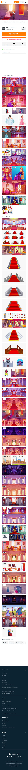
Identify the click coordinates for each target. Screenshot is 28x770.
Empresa (4, 768)
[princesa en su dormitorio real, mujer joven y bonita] (9, 183)
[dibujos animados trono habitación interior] (13, 666)
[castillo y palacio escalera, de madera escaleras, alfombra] (13, 401)
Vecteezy (4, 763)
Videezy (3, 766)
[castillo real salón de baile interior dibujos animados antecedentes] (13, 644)
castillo (18, 731)
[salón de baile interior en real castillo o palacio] (13, 564)
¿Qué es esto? (12, 49)
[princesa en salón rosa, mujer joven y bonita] (13, 101)
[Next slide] (23, 731)
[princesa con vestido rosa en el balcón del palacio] (9, 117)
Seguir (23, 29)
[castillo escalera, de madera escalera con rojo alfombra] (13, 351)
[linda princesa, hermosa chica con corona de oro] (9, 218)
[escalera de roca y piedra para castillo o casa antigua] (5, 618)
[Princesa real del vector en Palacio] (14, 135)
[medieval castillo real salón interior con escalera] (13, 467)
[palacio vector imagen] (6, 523)
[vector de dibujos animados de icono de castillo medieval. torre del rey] (8, 414)
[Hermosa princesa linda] (10, 126)
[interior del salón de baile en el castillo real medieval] (9, 159)
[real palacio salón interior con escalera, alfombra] (13, 486)
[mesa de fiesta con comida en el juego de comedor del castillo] (13, 655)
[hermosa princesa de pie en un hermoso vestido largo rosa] (5, 137)
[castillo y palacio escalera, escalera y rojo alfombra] (13, 387)
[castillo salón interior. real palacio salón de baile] (13, 504)
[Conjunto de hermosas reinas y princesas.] (6, 176)
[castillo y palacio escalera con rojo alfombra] (13, 308)
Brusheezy (4, 761)
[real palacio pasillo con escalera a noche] (13, 495)
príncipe (5, 731)
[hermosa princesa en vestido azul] (6, 153)
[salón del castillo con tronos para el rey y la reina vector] (13, 575)
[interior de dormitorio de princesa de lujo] (13, 233)
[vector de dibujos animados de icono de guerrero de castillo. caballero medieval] (5, 361)
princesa (11, 731)
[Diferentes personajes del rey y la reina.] (7, 255)
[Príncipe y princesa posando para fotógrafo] (13, 699)
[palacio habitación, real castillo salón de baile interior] (13, 553)
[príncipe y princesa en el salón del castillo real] (13, 81)
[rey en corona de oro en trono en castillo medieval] (9, 147)
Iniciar (22, 2)
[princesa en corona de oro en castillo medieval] (13, 90)
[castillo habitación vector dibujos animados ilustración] (13, 245)
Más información (6, 51)
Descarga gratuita (14, 34)
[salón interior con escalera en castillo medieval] (13, 192)
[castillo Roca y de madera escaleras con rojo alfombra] (13, 283)
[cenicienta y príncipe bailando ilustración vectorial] (6, 110)
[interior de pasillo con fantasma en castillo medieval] (13, 543)
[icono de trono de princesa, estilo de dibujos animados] (18, 424)
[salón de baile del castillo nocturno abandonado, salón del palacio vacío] (13, 688)
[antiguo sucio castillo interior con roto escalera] (13, 514)
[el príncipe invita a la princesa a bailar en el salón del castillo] (9, 436)
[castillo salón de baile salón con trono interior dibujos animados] (13, 600)
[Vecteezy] (2, 2)
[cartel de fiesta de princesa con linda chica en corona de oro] (7, 204)
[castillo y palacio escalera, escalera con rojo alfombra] (13, 323)
